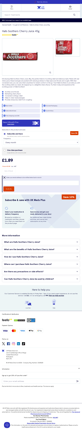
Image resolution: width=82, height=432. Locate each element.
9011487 (55, 417)
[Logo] (41, 7)
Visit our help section (56, 295)
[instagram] (13, 344)
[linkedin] (18, 344)
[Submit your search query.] (74, 14)
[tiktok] (23, 344)
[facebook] (8, 344)
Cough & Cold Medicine (20, 25)
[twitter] (3, 344)
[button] (41, 138)
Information (5, 369)
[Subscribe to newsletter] (77, 381)
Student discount (42, 2)
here (29, 20)
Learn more (10, 124)
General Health (6, 25)
